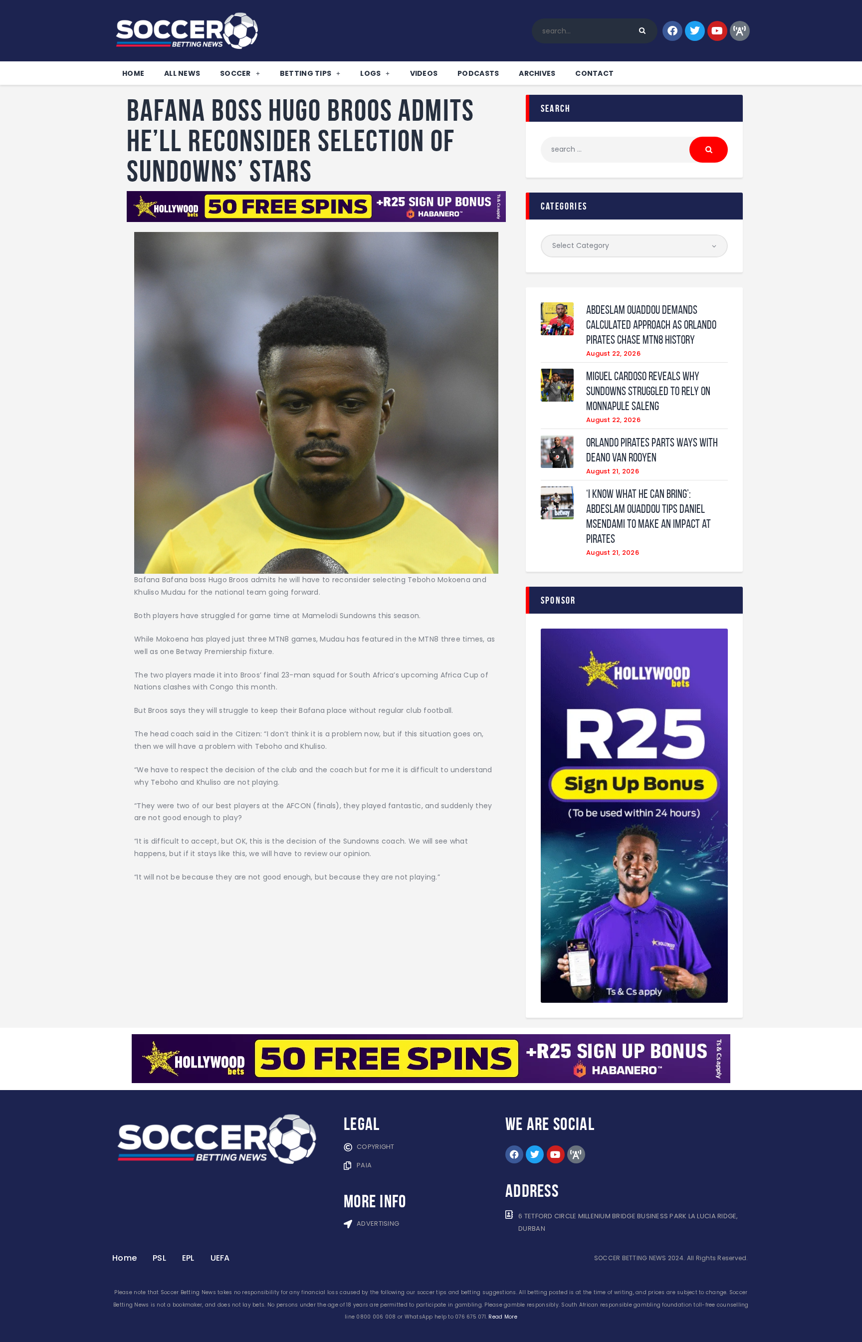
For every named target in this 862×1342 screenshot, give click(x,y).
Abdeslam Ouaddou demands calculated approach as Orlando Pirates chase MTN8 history (651, 324)
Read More (502, 1317)
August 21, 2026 (612, 471)
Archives (537, 73)
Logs (370, 73)
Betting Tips (305, 73)
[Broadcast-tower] (740, 31)
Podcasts (478, 73)
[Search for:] (634, 149)
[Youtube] (717, 31)
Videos (424, 73)
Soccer (235, 73)
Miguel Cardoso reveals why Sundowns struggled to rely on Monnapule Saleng (648, 391)
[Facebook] (672, 31)
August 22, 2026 (613, 353)
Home (133, 73)
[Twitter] (695, 31)
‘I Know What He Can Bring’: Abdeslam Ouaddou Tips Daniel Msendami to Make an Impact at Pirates (648, 516)
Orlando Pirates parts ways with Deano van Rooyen (652, 450)
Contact (594, 73)
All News (182, 73)
